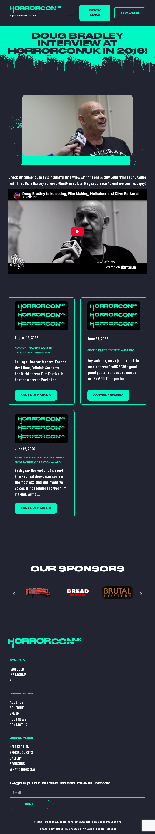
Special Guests (21, 753)
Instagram (18, 675)
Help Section (19, 747)
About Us (16, 703)
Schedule (17, 708)
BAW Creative (113, 822)
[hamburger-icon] (71, 13)
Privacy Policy (46, 829)
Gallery (16, 758)
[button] (14, 593)
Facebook (17, 669)
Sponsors (17, 764)
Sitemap (111, 829)
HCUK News (18, 720)
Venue (14, 714)
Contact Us (18, 725)
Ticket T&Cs (63, 829)
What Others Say (23, 770)
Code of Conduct (96, 829)
